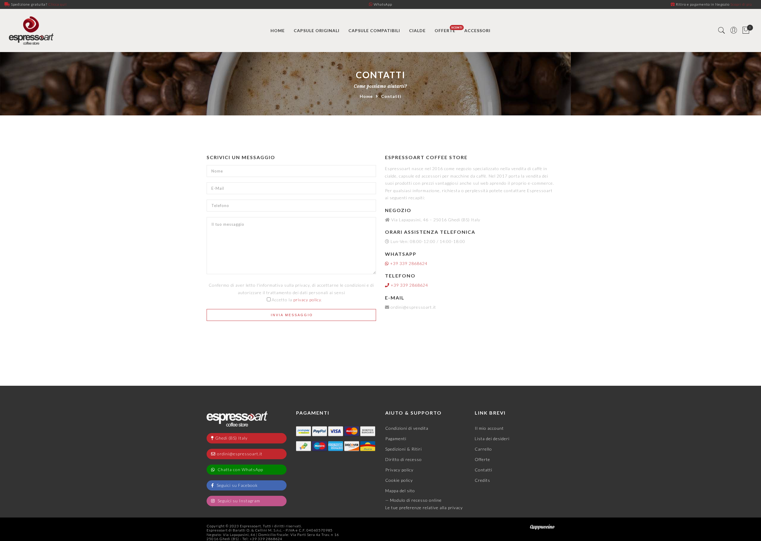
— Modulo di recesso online (413, 500)
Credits (482, 480)
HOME (278, 30)
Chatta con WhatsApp (239, 469)
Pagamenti (395, 438)
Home (366, 96)
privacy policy (307, 299)
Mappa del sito (400, 490)
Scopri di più (741, 4)
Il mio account (489, 428)
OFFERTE (445, 30)
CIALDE (417, 30)
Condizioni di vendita (406, 428)
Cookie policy (399, 480)
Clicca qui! (57, 4)
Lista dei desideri (492, 438)
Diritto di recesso (403, 459)
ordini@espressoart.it (239, 453)
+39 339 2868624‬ (408, 263)
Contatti (483, 469)
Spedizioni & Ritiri (403, 448)
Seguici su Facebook (237, 485)
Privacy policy (399, 469)
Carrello (483, 448)
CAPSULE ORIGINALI (316, 30)
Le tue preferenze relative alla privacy (424, 507)
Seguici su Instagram (238, 500)
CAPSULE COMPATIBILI (374, 30)
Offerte (482, 459)
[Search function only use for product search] (722, 30)
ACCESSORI (477, 30)
